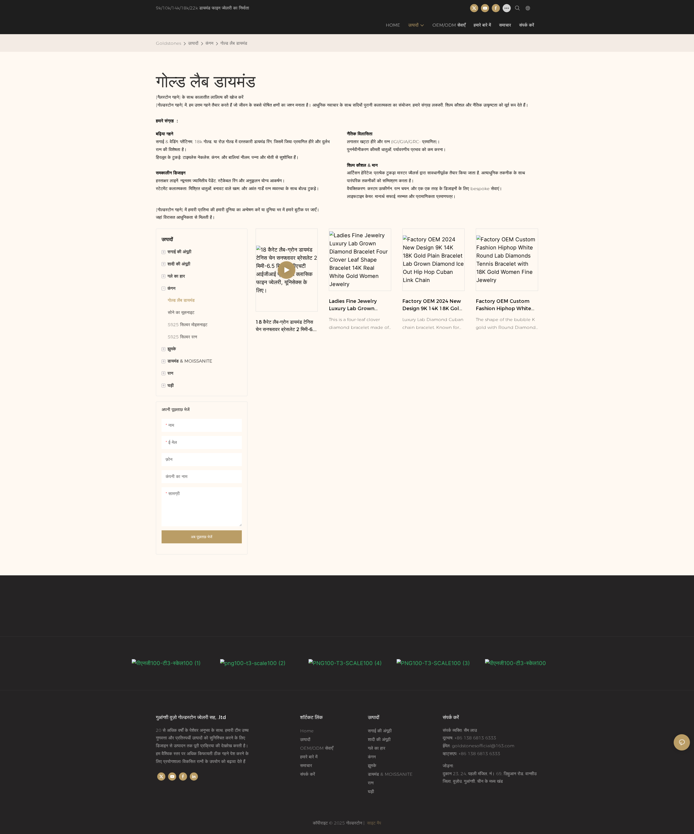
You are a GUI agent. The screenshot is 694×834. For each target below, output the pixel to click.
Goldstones (168, 43)
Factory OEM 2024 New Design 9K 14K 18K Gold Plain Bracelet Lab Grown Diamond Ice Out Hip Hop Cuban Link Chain (433, 305)
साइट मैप (373, 823)
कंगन (209, 43)
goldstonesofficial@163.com (483, 745)
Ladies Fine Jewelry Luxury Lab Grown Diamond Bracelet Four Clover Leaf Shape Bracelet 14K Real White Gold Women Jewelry (359, 305)
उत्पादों (193, 43)
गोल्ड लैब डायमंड (233, 43)
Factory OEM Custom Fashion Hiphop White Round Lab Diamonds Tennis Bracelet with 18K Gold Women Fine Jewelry (507, 305)
